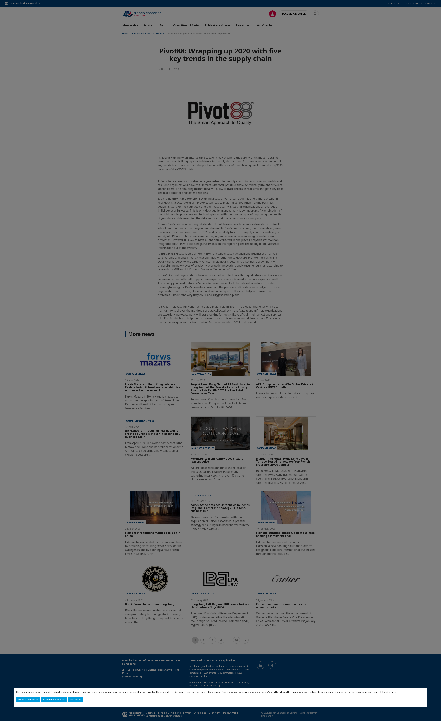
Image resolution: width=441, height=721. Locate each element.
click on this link (387, 691)
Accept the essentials (54, 699)
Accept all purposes (28, 699)
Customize (75, 699)
